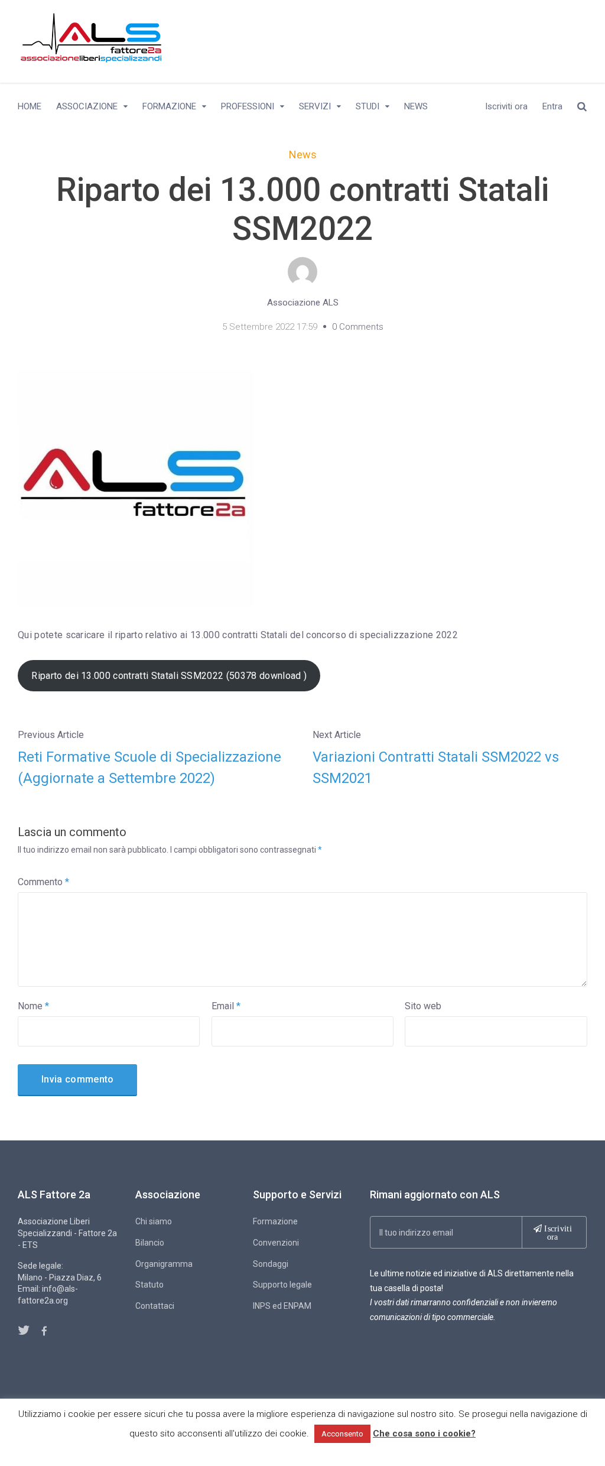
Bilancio (149, 1242)
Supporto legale (282, 1284)
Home (29, 106)
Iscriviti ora (506, 106)
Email (226, 1006)
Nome (33, 1006)
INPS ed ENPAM (282, 1306)
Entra (552, 106)
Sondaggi (270, 1264)
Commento (43, 882)
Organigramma (164, 1264)
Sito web (423, 1006)
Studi (367, 106)
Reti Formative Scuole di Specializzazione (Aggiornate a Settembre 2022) (149, 767)
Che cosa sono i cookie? (424, 1433)
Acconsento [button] (342, 1433)
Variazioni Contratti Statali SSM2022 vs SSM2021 (436, 767)
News (416, 106)
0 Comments (357, 326)
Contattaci (154, 1306)
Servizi (315, 106)
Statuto (149, 1284)
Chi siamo (153, 1221)
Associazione (87, 106)
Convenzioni (276, 1242)
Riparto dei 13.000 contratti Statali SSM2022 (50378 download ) (169, 675)
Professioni (247, 106)
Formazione (169, 106)
